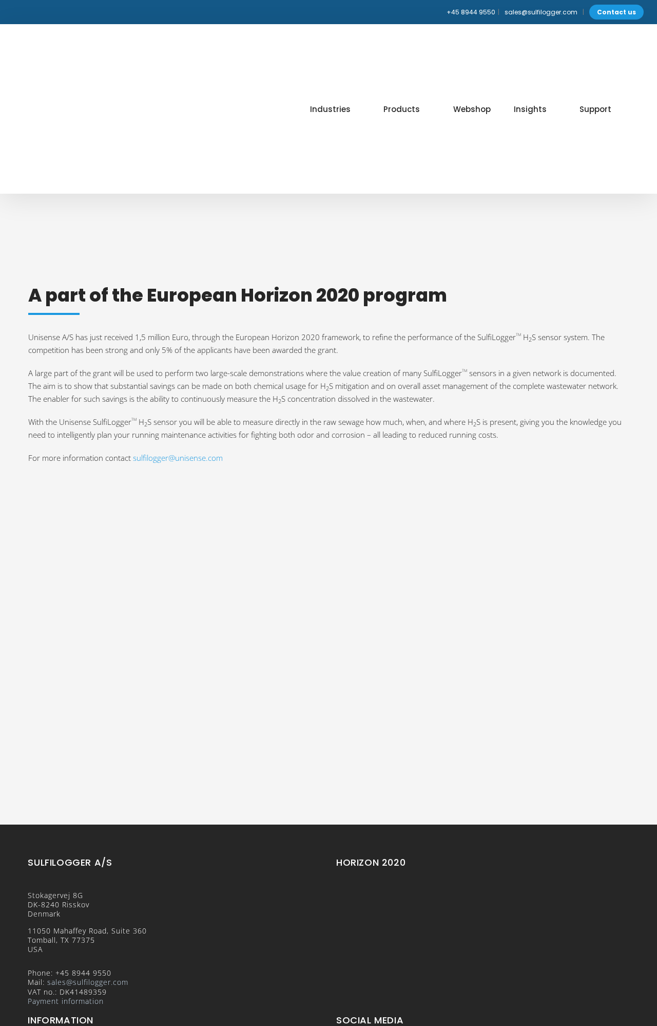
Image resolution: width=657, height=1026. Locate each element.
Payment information (66, 1001)
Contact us (616, 12)
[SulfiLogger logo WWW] (82, 43)
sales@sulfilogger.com (541, 12)
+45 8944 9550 (471, 12)
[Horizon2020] (328, 478)
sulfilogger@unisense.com (178, 458)
